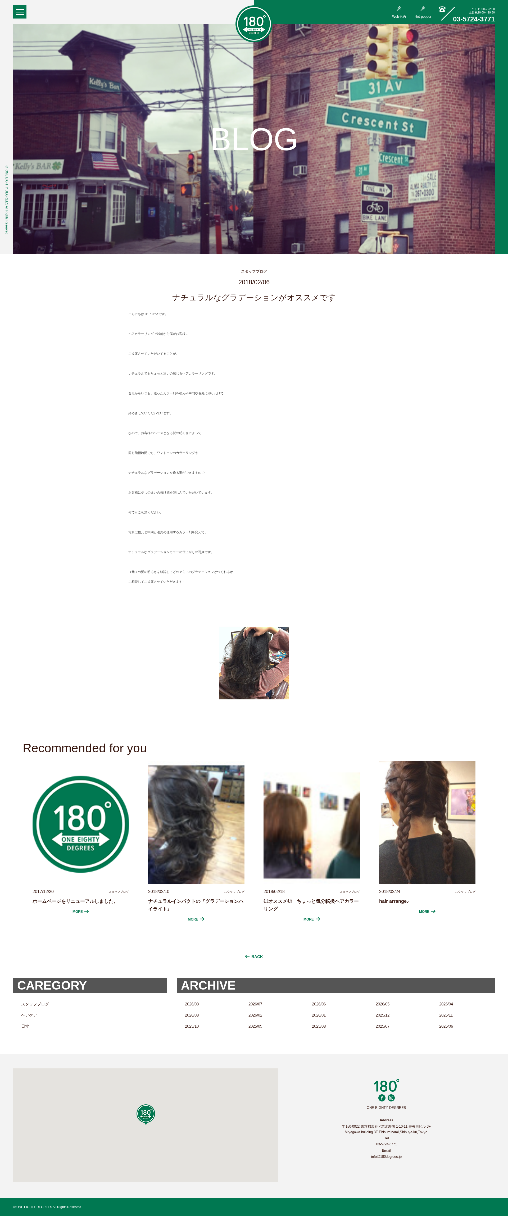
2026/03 (192, 1015)
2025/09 (255, 1026)
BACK (257, 956)
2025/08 (319, 1026)
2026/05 (382, 1004)
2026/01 (319, 1015)
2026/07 (255, 1004)
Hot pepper (423, 17)
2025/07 (382, 1026)
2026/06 (319, 1004)
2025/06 (446, 1026)
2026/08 (192, 1004)
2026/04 (446, 1004)
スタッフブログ (35, 1004)
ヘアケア (29, 1015)
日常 (25, 1026)
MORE (77, 912)
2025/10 (192, 1026)
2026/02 (255, 1015)
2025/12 (382, 1015)
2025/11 (446, 1015)
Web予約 (399, 17)
